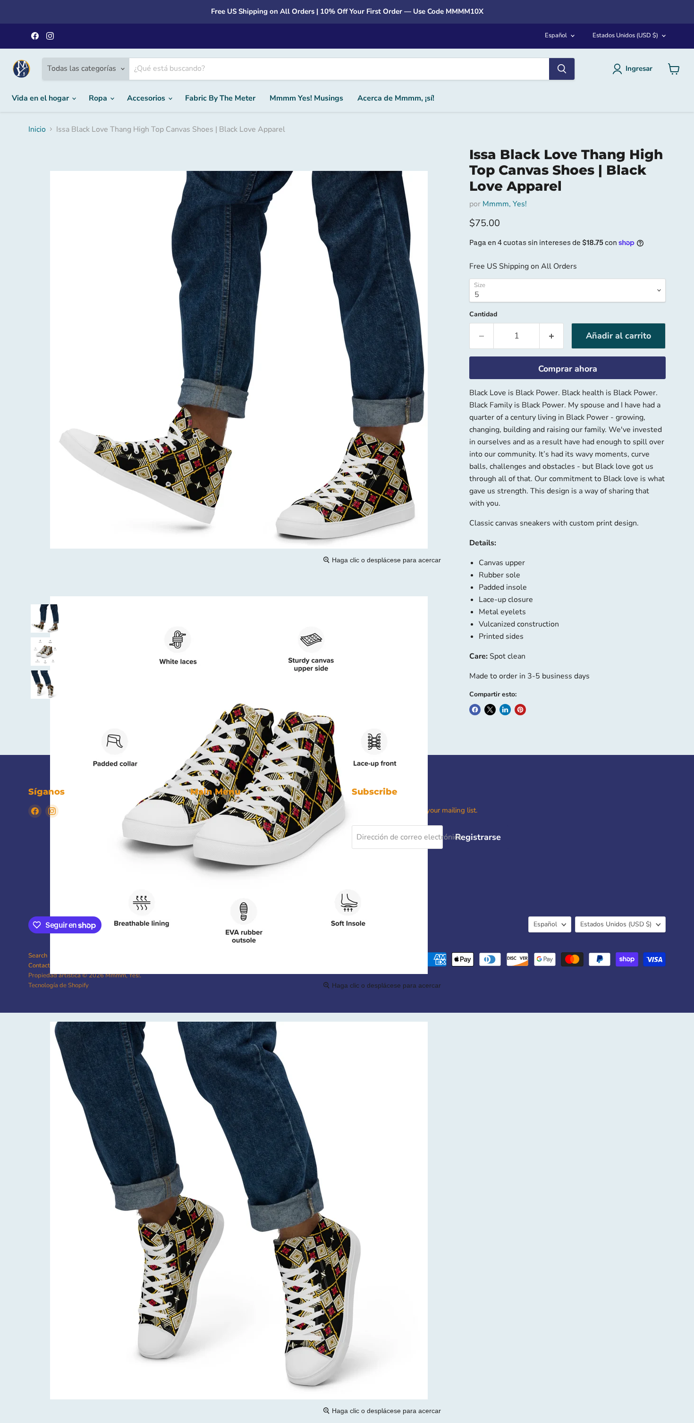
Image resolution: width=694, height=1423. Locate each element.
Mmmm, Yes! (504, 204)
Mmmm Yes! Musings (306, 98)
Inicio (37, 129)
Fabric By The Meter (220, 98)
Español (556, 35)
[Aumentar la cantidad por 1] (552, 336)
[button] (45, 618)
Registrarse (478, 837)
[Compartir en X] (490, 709)
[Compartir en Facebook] (475, 709)
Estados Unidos (625, 35)
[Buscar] (562, 69)
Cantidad (483, 314)
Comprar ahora (567, 368)
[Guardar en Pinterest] (520, 709)
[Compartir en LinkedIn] (505, 709)
